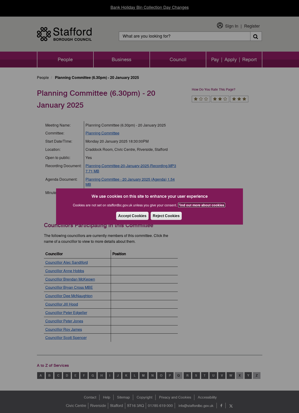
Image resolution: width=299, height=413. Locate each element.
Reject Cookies (166, 216)
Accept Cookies (132, 216)
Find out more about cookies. (201, 205)
